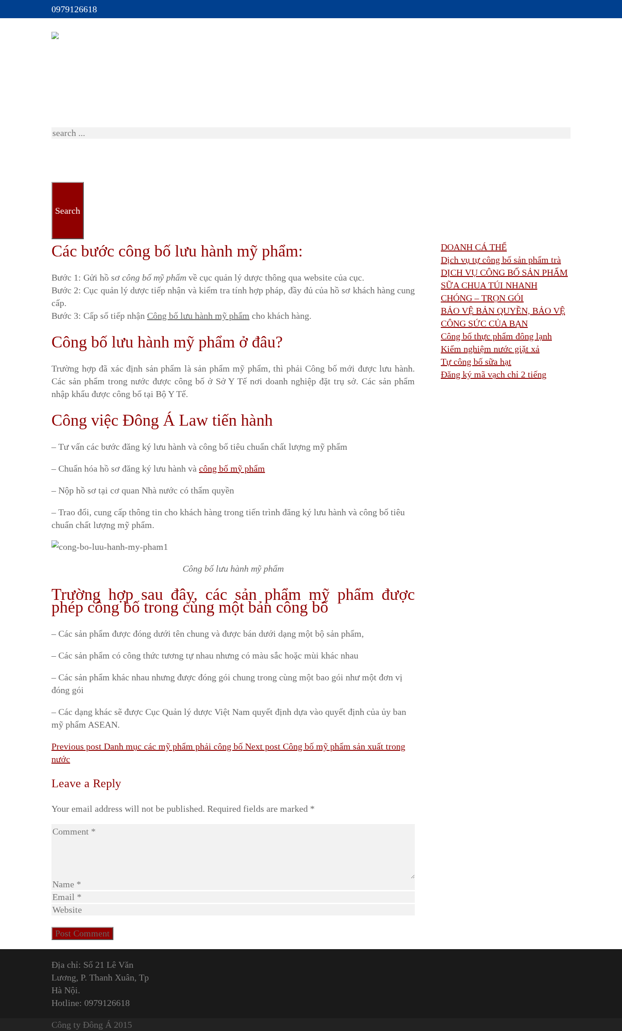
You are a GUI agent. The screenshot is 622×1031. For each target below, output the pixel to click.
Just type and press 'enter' (98, 100)
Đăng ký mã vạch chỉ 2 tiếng (493, 374)
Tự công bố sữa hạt (476, 362)
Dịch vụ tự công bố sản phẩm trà (501, 260)
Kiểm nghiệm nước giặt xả (490, 349)
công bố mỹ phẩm (232, 468)
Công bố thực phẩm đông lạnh (496, 336)
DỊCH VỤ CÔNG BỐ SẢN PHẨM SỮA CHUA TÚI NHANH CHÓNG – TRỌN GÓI (504, 285)
